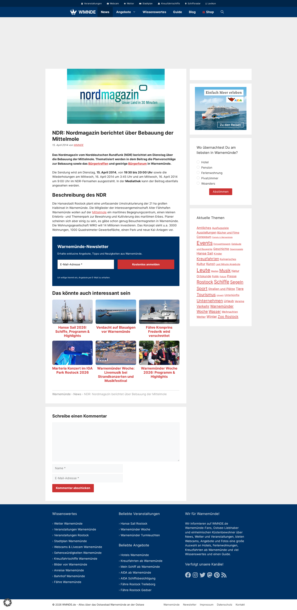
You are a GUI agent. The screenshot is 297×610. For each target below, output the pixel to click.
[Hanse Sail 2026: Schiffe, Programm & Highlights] (72, 321)
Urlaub (229, 301)
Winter (212, 317)
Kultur (201, 264)
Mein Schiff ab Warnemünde (140, 566)
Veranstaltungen (92, 3)
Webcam (114, 3)
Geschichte (221, 249)
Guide (177, 12)
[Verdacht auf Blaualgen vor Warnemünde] (116, 321)
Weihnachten (230, 311)
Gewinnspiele (236, 249)
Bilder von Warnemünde (70, 564)
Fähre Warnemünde (67, 582)
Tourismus (206, 294)
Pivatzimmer (209, 178)
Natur (235, 270)
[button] (7, 602)
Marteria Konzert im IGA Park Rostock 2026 (72, 370)
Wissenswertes (154, 12)
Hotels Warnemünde (135, 555)
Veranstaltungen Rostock (71, 535)
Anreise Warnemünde (69, 570)
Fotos (225, 541)
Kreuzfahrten (208, 259)
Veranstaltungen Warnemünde (75, 529)
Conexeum (204, 237)
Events (205, 243)
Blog (192, 12)
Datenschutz (224, 604)
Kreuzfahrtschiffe (170, 3)
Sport (202, 288)
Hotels (206, 545)
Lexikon (211, 3)
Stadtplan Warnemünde (70, 541)
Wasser (215, 311)
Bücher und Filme (228, 232)
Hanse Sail (205, 253)
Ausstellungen (206, 232)
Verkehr (203, 306)
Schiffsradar (194, 3)
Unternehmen (210, 300)
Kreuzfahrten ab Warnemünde (141, 561)
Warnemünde (61, 394)
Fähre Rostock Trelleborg (138, 584)
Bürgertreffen (98, 163)
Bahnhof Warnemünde (69, 576)
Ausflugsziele (220, 228)
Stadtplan (147, 3)
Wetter (130, 3)
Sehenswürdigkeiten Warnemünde (78, 552)
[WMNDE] (73, 12)
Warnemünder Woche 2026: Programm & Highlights (159, 372)
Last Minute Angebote (228, 264)
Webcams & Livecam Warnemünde (78, 547)
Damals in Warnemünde (222, 237)
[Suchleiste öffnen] (222, 12)
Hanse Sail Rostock (134, 523)
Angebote (123, 12)
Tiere (240, 289)
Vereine (239, 301)
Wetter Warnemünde (68, 523)
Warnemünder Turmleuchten (140, 535)
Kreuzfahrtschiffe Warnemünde (75, 558)
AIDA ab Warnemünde (136, 572)
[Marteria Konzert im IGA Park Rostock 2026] (72, 362)
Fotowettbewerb (221, 244)
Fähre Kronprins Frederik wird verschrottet (159, 331)
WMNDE (87, 12)
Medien (214, 271)
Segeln (236, 281)
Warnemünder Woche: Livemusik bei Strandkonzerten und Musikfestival (116, 374)
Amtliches (204, 228)
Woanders (207, 183)
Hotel (204, 162)
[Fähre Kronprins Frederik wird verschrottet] (159, 321)
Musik (225, 270)
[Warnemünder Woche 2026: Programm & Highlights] (159, 362)
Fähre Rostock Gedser (136, 590)
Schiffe (221, 282)
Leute (203, 270)
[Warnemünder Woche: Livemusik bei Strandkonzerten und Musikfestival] (116, 362)
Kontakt (240, 604)
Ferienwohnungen (225, 545)
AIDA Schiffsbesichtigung (138, 578)
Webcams (192, 541)
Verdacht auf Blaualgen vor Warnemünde (115, 329)
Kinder (218, 253)
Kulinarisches (228, 259)
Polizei (223, 276)
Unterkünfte (231, 295)
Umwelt (220, 295)
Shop (209, 12)
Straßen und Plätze (221, 289)
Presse (231, 276)
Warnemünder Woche (135, 529)
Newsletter (189, 604)
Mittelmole (99, 212)
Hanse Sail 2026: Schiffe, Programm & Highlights (72, 331)
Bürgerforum (137, 163)
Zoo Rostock (228, 316)
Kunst (210, 264)
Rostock (205, 281)
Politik (215, 276)
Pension (206, 167)
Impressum (206, 604)
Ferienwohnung (211, 173)
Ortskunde (204, 276)
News (105, 12)
